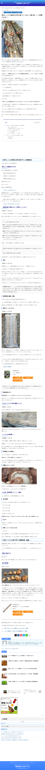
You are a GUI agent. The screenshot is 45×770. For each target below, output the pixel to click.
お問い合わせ (33, 762)
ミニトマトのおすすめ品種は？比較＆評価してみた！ (11, 735)
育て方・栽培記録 (12, 648)
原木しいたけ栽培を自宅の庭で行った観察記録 (15, 125)
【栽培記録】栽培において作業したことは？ (15, 128)
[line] (27, 635)
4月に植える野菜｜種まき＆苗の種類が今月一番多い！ (11, 737)
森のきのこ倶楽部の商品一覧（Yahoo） (12, 203)
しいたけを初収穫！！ (12, 131)
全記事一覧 (7, 648)
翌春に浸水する (11, 136)
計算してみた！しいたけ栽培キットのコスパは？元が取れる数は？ (23, 668)
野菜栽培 (16, 648)
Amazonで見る (17, 377)
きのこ (4, 648)
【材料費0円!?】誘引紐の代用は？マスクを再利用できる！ (12, 733)
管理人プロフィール (13, 762)
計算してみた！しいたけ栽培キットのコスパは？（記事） (16, 628)
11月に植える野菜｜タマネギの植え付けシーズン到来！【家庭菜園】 (23, 673)
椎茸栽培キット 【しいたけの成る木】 (21, 606)
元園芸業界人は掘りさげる (22, 3)
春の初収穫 (10, 138)
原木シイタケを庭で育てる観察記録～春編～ (15, 135)
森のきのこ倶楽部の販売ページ (10, 190)
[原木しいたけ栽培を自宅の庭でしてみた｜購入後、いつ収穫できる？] (24, 635)
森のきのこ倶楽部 (7, 366)
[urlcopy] (29, 635)
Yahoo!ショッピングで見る (18, 380)
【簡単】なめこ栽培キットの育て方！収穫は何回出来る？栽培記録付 (23, 660)
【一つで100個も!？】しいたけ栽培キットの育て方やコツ (21, 655)
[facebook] (18, 635)
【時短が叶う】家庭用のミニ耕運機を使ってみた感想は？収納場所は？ (15, 739)
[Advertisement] (22, 149)
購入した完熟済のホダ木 (12, 127)
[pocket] (21, 635)
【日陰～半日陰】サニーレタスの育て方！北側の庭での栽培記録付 (23, 681)
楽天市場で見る (28, 377)
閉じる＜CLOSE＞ (37, 122)
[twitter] (16, 635)
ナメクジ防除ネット (17, 372)
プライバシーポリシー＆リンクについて (23, 762)
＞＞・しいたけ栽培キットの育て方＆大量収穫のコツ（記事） (15, 631)
